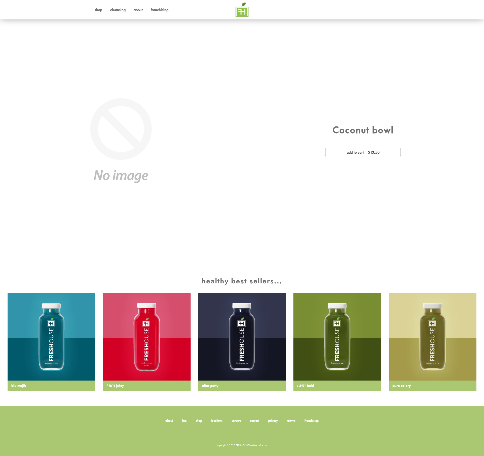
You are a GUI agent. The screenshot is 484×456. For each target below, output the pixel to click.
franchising (312, 420)
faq (184, 420)
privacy (273, 420)
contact (254, 420)
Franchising (159, 9)
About (138, 9)
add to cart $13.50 (363, 152)
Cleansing (118, 9)
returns (291, 420)
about (169, 420)
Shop (98, 9)
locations (217, 420)
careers (236, 420)
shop (199, 420)
